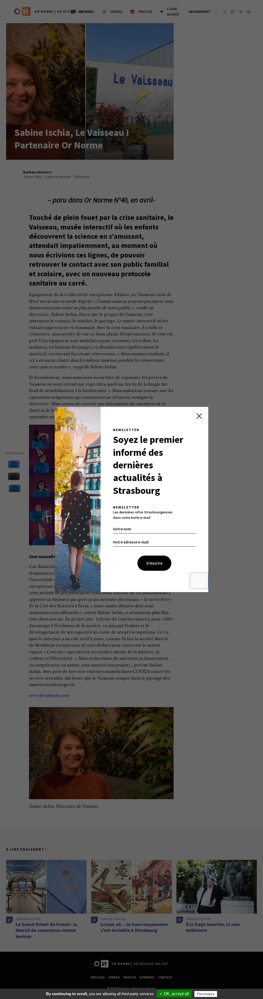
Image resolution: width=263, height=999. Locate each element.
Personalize (205, 994)
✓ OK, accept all (174, 994)
